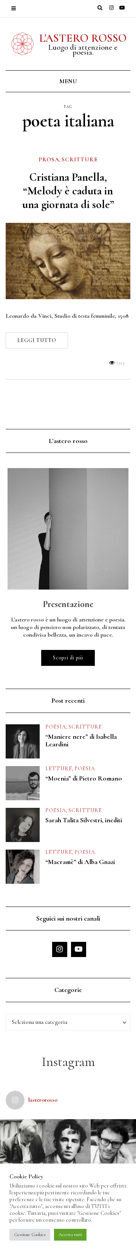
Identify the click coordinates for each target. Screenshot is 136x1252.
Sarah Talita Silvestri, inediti (83, 820)
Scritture (80, 159)
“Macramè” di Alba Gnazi (80, 862)
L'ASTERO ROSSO (83, 38)
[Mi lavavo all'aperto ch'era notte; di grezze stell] (68, 1142)
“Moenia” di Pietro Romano (83, 778)
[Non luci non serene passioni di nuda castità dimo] (113, 1142)
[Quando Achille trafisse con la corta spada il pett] (22, 1142)
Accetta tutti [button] (70, 1235)
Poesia (55, 727)
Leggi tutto (36, 340)
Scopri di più (68, 657)
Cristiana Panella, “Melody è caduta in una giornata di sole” (68, 190)
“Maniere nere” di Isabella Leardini (81, 740)
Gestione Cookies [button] (30, 1235)
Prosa (49, 159)
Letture (58, 768)
